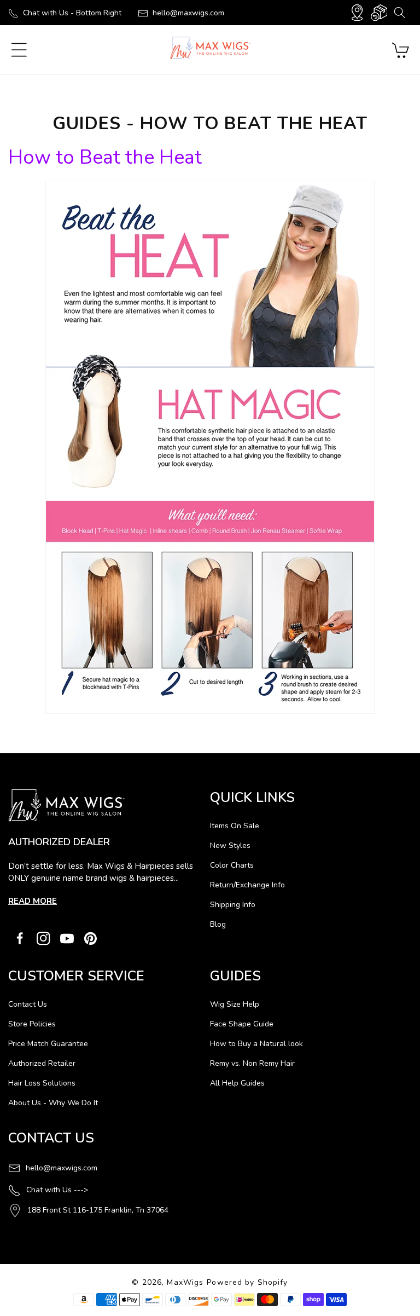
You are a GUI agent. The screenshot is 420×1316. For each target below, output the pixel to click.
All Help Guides (237, 1083)
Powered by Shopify (247, 1282)
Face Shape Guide (241, 1024)
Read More (32, 901)
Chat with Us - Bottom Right (72, 13)
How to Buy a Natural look (256, 1043)
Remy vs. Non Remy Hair (252, 1063)
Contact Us (27, 1004)
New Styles (230, 845)
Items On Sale (234, 826)
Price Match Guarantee (48, 1043)
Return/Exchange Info (247, 885)
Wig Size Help (234, 1004)
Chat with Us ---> (57, 1190)
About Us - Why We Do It (53, 1103)
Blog (218, 924)
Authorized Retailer (41, 1063)
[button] (399, 13)
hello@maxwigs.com (188, 13)
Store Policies (32, 1024)
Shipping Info (232, 904)
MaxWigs (185, 1282)
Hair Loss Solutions (41, 1083)
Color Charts (232, 865)
